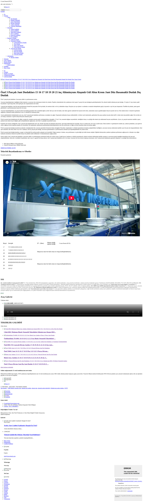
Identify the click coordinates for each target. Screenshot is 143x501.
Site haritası (4, 388)
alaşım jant (34, 388)
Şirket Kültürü (11, 65)
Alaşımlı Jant (17, 388)
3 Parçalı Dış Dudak (16, 48)
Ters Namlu (17, 44)
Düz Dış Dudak (18, 51)
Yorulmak (9, 27)
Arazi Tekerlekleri (15, 21)
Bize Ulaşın (7, 68)
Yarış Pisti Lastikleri (16, 32)
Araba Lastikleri (15, 29)
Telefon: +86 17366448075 (11, 406)
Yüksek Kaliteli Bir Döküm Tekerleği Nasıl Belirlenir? (22, 435)
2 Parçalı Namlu (15, 39)
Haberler (6, 59)
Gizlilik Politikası (8, 443)
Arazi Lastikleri (15, 30)
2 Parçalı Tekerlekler (16, 26)
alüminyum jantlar (26, 388)
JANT (66, 388)
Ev (4, 14)
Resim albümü (8, 62)
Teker (8, 17)
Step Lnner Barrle (18, 45)
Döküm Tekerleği (15, 20)
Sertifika (6, 66)
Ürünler (6, 16)
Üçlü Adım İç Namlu (19, 47)
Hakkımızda (7, 63)
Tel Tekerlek (14, 18)
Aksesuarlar (10, 56)
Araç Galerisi (7, 60)
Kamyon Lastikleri (15, 35)
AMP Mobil (11, 388)
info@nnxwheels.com (9, 456)
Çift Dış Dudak (18, 50)
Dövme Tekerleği (15, 23)
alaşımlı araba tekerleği (44, 388)
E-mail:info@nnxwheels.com (11, 403)
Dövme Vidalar (15, 57)
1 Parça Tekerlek (15, 24)
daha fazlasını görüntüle (7, 367)
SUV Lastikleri (15, 33)
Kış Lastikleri (14, 36)
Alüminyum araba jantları (57, 388)
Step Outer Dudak (18, 53)
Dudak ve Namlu (11, 38)
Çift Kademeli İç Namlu (20, 42)
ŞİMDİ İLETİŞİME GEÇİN (8, 148)
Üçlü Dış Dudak (18, 54)
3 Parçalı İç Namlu (15, 41)
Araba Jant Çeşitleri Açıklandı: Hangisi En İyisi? (20, 425)
